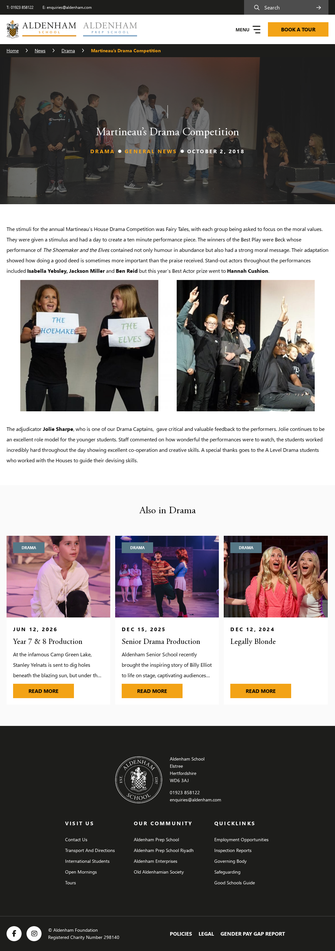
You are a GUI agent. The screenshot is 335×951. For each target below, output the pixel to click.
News (40, 50)
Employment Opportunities (241, 839)
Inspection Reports (233, 850)
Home (13, 50)
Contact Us (76, 839)
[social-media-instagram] (34, 933)
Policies (181, 933)
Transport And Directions (90, 850)
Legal (206, 933)
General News (151, 151)
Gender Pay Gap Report (252, 933)
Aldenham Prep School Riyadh (164, 850)
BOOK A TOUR (298, 29)
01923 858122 (22, 7)
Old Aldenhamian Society (159, 872)
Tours (70, 882)
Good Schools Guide (234, 882)
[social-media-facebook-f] (14, 933)
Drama (68, 50)
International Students (87, 861)
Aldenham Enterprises (155, 861)
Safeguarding (227, 872)
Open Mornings (81, 872)
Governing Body (230, 861)
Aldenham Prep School (156, 839)
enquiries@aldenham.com (69, 7)
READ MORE (51, 690)
